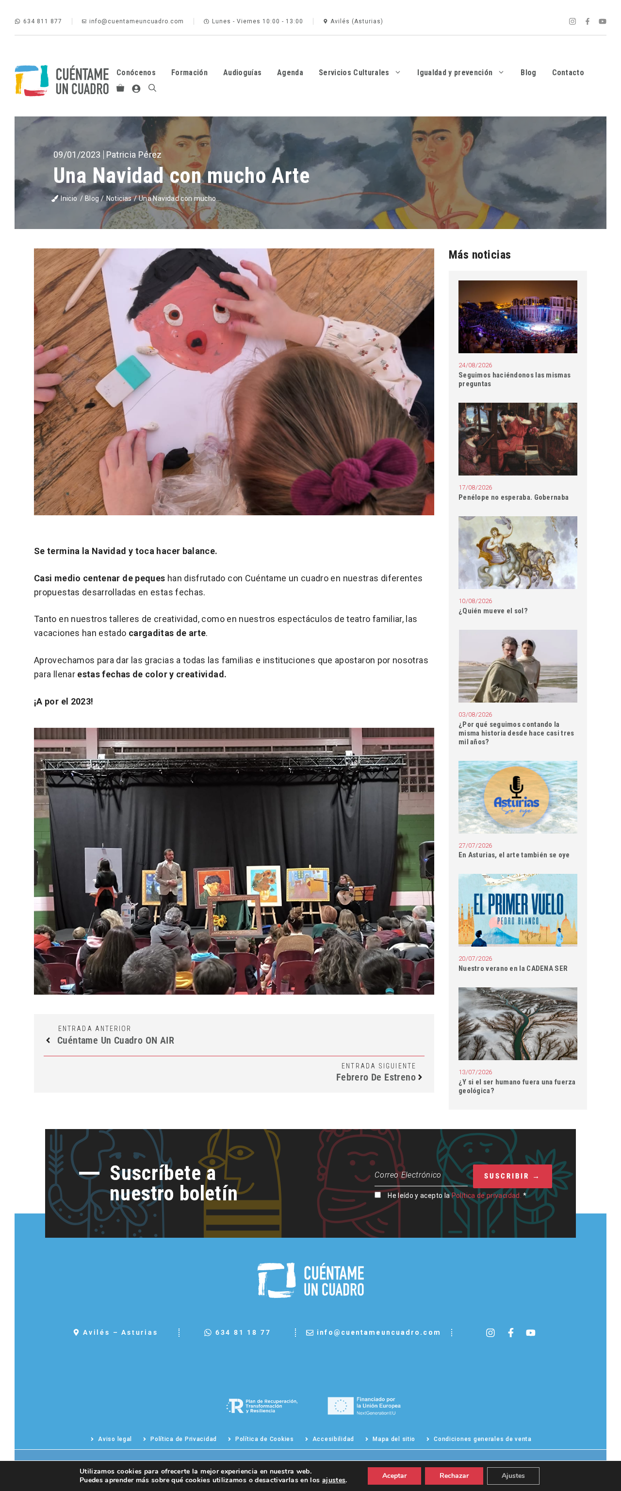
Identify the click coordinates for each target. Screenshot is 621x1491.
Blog (528, 72)
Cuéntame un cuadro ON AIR (115, 1040)
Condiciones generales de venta (483, 1439)
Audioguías (242, 72)
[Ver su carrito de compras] (120, 88)
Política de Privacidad (183, 1439)
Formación (189, 72)
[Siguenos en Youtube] (531, 1333)
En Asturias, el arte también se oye (515, 855)
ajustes (334, 1480)
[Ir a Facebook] (587, 21)
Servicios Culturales (354, 72)
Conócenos (136, 72)
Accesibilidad (333, 1439)
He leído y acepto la (457, 1195)
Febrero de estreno (376, 1077)
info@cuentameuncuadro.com (136, 21)
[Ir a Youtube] (602, 21)
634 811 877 (42, 21)
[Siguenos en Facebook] (511, 1333)
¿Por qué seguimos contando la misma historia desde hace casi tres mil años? (516, 733)
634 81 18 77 (243, 1332)
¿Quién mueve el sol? (493, 610)
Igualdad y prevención (454, 72)
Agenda (290, 72)
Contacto (568, 72)
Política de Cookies (264, 1439)
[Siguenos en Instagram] (490, 1333)
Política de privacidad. (487, 1195)
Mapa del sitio (394, 1439)
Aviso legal (115, 1439)
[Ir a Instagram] (572, 21)
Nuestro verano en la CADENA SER (513, 968)
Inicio (69, 198)
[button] (152, 88)
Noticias (119, 198)
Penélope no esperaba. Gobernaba (514, 497)
